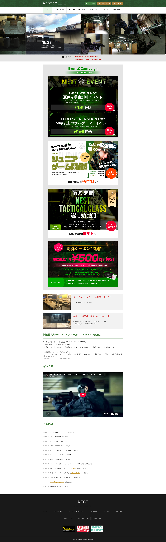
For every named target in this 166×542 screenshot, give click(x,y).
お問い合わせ (119, 511)
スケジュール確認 (68, 518)
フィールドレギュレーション (76, 511)
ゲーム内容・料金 (75, 473)
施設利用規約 (94, 511)
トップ (45, 511)
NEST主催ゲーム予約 (83, 518)
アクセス (106, 511)
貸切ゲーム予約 (97, 518)
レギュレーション (72, 468)
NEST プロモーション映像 (57, 482)
